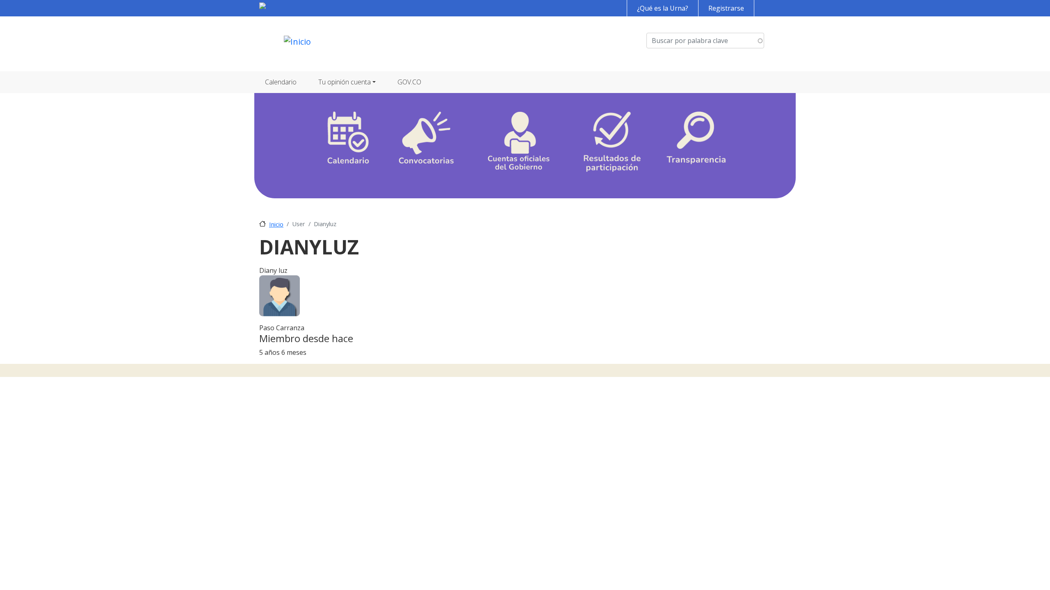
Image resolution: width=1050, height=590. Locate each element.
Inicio (276, 224)
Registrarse (726, 8)
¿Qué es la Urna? (662, 8)
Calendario (281, 81)
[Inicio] (297, 44)
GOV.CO (409, 81)
